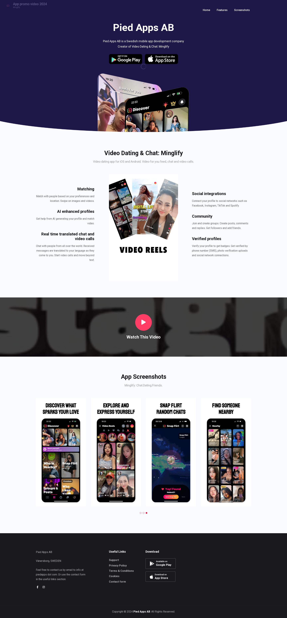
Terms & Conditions (121, 570)
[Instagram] (44, 587)
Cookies (114, 576)
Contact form (117, 581)
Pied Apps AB (141, 611)
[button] (161, 10)
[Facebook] (37, 587)
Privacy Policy (118, 565)
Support (114, 560)
